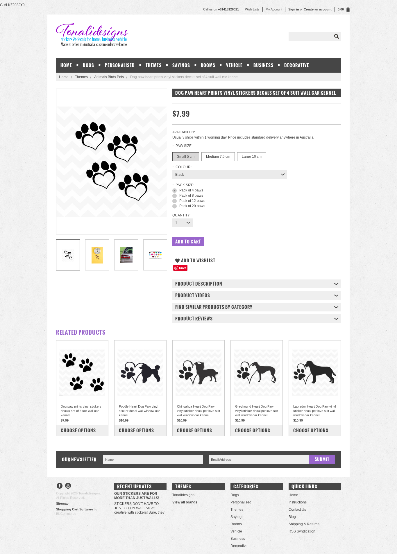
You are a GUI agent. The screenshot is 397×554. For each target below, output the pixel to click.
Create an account (318, 9)
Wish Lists (252, 9)
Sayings (181, 65)
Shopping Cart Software (74, 509)
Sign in (293, 9)
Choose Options (78, 430)
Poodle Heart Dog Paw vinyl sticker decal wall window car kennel (139, 411)
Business (263, 65)
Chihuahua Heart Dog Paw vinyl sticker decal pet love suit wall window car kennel (198, 411)
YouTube (68, 486)
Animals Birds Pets (109, 77)
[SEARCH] (336, 36)
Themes (154, 65)
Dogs (88, 65)
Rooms (208, 65)
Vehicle (234, 65)
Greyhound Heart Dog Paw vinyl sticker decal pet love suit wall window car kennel (256, 411)
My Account (274, 9)
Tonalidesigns (183, 495)
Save (182, 268)
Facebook (59, 486)
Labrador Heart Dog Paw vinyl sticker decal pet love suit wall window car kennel (314, 411)
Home (64, 77)
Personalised (120, 65)
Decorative (296, 65)
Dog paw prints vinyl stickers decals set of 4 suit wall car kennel (81, 411)
